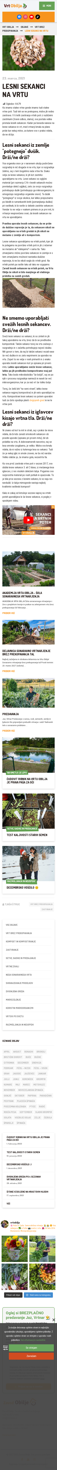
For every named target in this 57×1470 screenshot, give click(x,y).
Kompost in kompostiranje (21, 941)
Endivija (36, 1062)
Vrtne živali (12, 966)
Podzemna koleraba (15, 1106)
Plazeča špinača (26, 1101)
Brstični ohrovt (13, 1057)
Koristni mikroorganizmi (19, 1008)
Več (8, 1203)
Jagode (17, 1073)
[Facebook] (19, 17)
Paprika (32, 1095)
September (26, 1112)
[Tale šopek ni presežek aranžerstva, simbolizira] (15, 1249)
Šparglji (8, 1123)
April (7, 1051)
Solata (7, 1117)
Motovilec (39, 1084)
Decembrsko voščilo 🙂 (22, 887)
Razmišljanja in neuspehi (20, 1024)
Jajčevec (29, 1073)
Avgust (17, 1051)
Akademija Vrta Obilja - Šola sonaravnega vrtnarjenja (22, 594)
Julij (7, 1079)
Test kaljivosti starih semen (27, 835)
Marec (26, 1084)
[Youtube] (31, 17)
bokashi (28, 1051)
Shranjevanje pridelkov (19, 983)
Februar (8, 1068)
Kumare (8, 1084)
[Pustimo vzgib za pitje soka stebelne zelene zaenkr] (42, 1249)
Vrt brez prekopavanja (41, 904)
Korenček (27, 1079)
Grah (6, 1073)
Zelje (37, 1117)
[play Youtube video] (28, 520)
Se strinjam (31, 1347)
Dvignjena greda (15, 991)
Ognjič (7, 1095)
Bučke (37, 1057)
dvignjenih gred (36, 400)
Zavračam (31, 1356)
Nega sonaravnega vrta (19, 974)
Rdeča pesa (10, 1112)
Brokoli (41, 1051)
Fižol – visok (40, 1068)
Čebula (48, 1117)
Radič (42, 1106)
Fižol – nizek (23, 1068)
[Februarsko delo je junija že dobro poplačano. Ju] (42, 1277)
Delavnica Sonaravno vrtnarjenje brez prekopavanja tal (26, 652)
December (23, 1062)
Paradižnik (46, 1095)
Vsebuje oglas (23, 1117)
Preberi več (8, 613)
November (9, 1090)
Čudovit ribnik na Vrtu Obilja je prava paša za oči (27, 780)
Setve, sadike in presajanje (21, 958)
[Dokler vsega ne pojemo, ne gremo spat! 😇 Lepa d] (15, 1277)
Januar (42, 1073)
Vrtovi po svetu (15, 1016)
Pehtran (8, 1101)
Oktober (19, 1095)
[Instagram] (25, 17)
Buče (28, 1057)
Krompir (41, 1079)
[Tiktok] (38, 17)
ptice (32, 1106)
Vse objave (11, 925)
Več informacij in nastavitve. (33, 1340)
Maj (18, 1084)
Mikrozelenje (13, 999)
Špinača (21, 1123)
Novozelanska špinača (30, 1090)
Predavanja (10, 714)
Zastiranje (47, 909)
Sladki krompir (43, 1112)
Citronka (9, 1062)
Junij (16, 1079)
